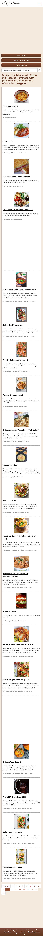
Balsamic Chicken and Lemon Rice (18, 210)
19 (24, 889)
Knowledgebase (33, 932)
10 (26, 886)
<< (12, 886)
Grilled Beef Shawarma (12, 325)
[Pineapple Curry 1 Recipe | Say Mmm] (21, 95)
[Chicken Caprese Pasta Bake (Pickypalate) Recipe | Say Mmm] (21, 419)
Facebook (20, 930)
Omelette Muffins (10, 465)
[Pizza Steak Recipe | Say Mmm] (21, 130)
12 (35, 886)
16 (11, 889)
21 (32, 889)
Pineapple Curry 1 (10, 106)
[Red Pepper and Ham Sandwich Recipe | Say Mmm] (21, 166)
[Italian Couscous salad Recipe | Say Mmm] (21, 821)
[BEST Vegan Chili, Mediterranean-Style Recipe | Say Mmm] (21, 279)
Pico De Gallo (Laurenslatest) (15, 360)
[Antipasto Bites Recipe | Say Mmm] (21, 601)
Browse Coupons (22, 934)
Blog (12, 930)
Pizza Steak (8, 141)
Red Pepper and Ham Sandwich (16, 177)
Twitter (38, 930)
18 (20, 889)
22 (36, 889)
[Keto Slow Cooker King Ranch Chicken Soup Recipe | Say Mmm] (21, 525)
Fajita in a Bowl (9, 501)
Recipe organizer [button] (21, 65)
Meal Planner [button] (21, 55)
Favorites (7, 932)
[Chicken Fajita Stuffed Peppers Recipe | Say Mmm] (21, 669)
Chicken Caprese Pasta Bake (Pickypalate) (21, 430)
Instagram (29, 930)
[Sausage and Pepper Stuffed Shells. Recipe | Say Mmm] (21, 634)
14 (3, 889)
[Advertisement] (21, 29)
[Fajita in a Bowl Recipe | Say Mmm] (21, 490)
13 (39, 886)
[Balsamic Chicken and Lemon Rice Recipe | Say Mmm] (21, 199)
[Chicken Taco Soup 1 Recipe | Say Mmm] (21, 751)
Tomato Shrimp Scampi (13, 395)
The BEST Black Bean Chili (14, 797)
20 (28, 889)
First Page (6, 886)
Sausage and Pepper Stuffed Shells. (18, 644)
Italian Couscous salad (12, 832)
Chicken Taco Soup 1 (12, 762)
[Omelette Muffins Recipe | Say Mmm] (21, 454)
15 (7, 889)
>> (3, 893)
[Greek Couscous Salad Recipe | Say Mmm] (21, 856)
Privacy (23, 932)
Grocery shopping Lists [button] (21, 60)
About (6, 930)
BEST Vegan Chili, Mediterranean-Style (19, 290)
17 (16, 889)
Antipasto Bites (9, 611)
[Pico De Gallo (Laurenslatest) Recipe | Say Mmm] (21, 349)
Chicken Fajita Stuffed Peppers (16, 680)
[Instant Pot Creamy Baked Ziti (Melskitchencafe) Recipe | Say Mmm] (21, 563)
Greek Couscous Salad (12, 867)
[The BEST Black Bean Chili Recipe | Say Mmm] (21, 786)
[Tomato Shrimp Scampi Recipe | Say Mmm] (21, 384)
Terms (16, 932)
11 (30, 886)
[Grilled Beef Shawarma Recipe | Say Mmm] (21, 314)
